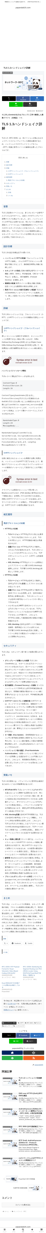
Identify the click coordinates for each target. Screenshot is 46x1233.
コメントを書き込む (23, 1205)
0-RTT (21, 1023)
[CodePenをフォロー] (33, 1053)
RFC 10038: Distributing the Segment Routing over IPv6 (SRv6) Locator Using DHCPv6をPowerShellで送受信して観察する (32, 971)
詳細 (7, 168)
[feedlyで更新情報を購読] (12, 1058)
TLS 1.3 (38, 1023)
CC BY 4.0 (11, 1004)
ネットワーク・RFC (10, 1023)
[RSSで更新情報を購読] (33, 1058)
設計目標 (9, 165)
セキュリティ (10, 183)
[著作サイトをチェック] (12, 1053)
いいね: (10, 195)
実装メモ (9, 186)
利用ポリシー (9, 1010)
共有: (10, 192)
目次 (20, 158)
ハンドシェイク (19, 1026)
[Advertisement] (23, 38)
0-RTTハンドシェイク (15, 174)
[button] (30, 104)
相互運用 (9, 177)
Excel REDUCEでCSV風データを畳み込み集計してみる (11, 985)
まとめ (8, 189)
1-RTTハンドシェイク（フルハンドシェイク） (23, 171)
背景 (7, 162)
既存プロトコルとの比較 (16, 180)
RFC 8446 (30, 1023)
